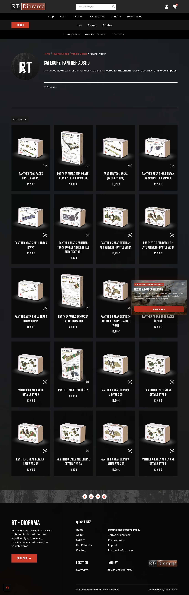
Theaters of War (95, 34)
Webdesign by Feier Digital (163, 589)
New (79, 25)
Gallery (78, 16)
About (64, 16)
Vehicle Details (79, 53)
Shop (50, 16)
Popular (92, 25)
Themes (117, 34)
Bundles (107, 25)
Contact (116, 16)
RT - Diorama (25, 523)
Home (47, 53)
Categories (70, 34)
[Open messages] (7, 587)
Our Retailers (96, 16)
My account (134, 16)
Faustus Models (60, 53)
